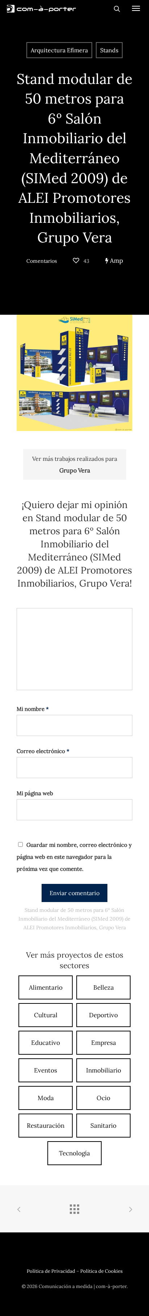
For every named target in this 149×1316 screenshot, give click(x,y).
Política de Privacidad (51, 1271)
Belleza (103, 987)
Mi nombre (33, 708)
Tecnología (74, 1153)
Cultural (46, 1015)
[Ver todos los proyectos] (74, 1210)
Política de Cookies (101, 1271)
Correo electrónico (43, 751)
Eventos (45, 1070)
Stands (109, 50)
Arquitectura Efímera (59, 50)
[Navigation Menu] (136, 8)
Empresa (103, 1043)
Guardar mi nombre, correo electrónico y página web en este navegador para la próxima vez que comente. (74, 856)
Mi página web (35, 793)
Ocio (103, 1098)
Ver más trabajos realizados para (74, 464)
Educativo (45, 1043)
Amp (115, 261)
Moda (46, 1098)
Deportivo (103, 1015)
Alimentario (46, 987)
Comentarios (41, 261)
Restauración (45, 1126)
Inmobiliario (103, 1070)
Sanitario (103, 1126)
